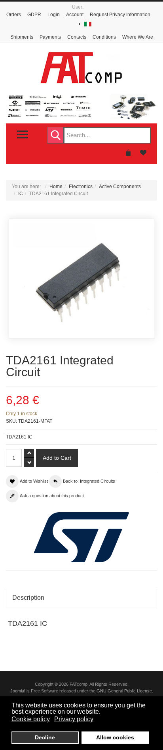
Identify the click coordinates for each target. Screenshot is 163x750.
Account (74, 14)
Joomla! (17, 690)
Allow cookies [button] (115, 737)
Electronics (81, 186)
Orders (13, 14)
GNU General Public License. (125, 690)
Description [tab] (28, 597)
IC (20, 193)
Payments (50, 37)
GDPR (34, 14)
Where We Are (137, 37)
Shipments (21, 37)
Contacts (76, 37)
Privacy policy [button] (73, 719)
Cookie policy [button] (30, 719)
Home (56, 186)
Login (53, 14)
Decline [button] (45, 737)
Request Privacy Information (120, 14)
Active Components (120, 186)
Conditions (104, 37)
